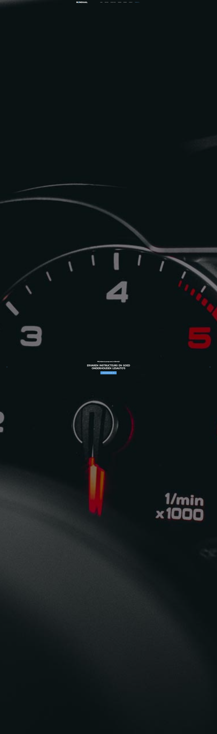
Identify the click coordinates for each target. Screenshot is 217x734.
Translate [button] (137, 2)
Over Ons (106, 2)
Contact (131, 2)
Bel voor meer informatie (106, 378)
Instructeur (113, 2)
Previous (7, 367)
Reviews (125, 2)
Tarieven (119, 2)
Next (210, 367)
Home (102, 2)
